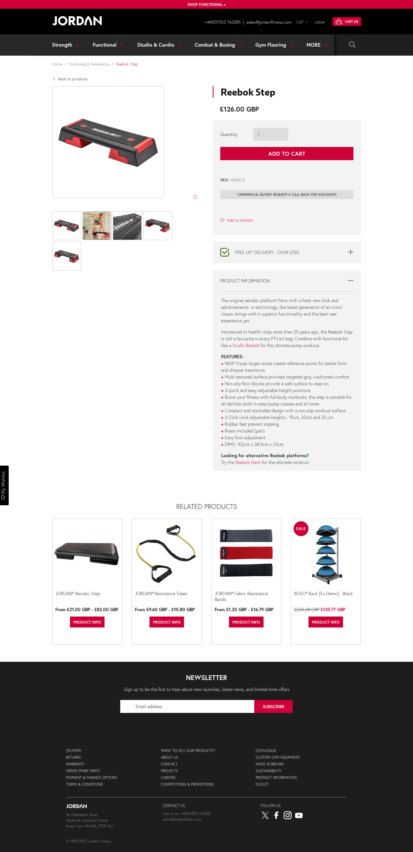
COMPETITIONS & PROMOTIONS (187, 784)
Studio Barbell (246, 345)
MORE (314, 44)
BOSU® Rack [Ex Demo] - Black (323, 593)
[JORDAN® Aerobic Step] (87, 554)
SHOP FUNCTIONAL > (206, 4)
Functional (105, 44)
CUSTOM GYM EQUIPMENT (278, 757)
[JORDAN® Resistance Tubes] (166, 554)
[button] (236, 220)
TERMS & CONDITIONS (84, 784)
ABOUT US (169, 757)
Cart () (351, 21)
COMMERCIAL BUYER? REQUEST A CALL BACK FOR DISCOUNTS (287, 194)
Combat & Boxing (215, 44)
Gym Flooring (271, 44)
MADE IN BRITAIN (269, 764)
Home (57, 64)
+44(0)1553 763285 (223, 22)
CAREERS (168, 777)
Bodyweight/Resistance (89, 64)
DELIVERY (73, 750)
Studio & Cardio (156, 44)
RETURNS (73, 757)
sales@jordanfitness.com (269, 22)
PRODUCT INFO (87, 622)
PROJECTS (169, 771)
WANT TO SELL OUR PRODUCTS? (188, 750)
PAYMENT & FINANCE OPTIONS (91, 777)
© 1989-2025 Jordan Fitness (88, 841)
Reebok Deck (248, 462)
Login (320, 22)
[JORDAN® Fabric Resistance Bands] (246, 554)
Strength (63, 44)
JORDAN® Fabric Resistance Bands (241, 596)
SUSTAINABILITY (268, 771)
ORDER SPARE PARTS (83, 771)
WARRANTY (75, 764)
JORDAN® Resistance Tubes (161, 593)
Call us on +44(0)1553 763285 (186, 813)
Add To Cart (286, 153)
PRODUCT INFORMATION (276, 777)
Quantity (228, 134)
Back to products (72, 78)
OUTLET (262, 784)
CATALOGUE (266, 750)
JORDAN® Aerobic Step (77, 593)
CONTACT (169, 764)
